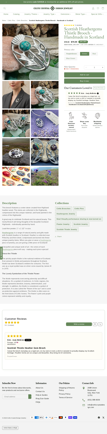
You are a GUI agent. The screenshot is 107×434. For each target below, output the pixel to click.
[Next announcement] (101, 2)
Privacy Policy (64, 394)
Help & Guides (41, 395)
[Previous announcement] (6, 2)
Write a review (79, 324)
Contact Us (40, 391)
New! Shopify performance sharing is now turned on (79, 219)
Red (94, 54)
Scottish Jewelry (81, 224)
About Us (39, 388)
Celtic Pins (11, 20)
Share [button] (59, 236)
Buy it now (84, 81)
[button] (4, 8)
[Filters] (95, 324)
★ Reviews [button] (1, 253)
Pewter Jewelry (63, 224)
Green (84, 54)
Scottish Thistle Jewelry (67, 229)
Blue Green (70, 58)
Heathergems (8, 233)
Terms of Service (65, 397)
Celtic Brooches (22, 20)
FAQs (38, 402)
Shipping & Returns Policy (67, 389)
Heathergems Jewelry (66, 214)
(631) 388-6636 (94, 400)
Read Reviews (99, 88)
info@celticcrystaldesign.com (96, 406)
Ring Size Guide (42, 398)
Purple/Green (72, 54)
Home (4, 20)
